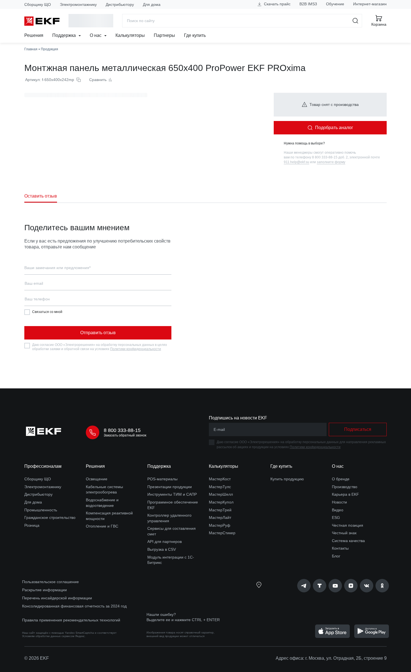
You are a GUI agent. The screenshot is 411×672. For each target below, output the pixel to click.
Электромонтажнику (78, 4)
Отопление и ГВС (102, 526)
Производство (344, 487)
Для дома (151, 4)
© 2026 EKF (36, 658)
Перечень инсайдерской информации (57, 598)
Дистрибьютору (120, 4)
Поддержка (64, 35)
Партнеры (164, 35)
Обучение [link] (335, 4)
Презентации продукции (169, 487)
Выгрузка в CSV (161, 549)
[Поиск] (355, 20)
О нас (96, 35)
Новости (339, 502)
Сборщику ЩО (37, 4)
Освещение (96, 479)
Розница (31, 525)
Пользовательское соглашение (50, 582)
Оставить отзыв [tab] (40, 196)
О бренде (340, 479)
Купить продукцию (287, 479)
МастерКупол (221, 502)
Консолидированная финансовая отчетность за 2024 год (74, 606)
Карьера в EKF (345, 494)
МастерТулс (220, 487)
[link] (304, 585)
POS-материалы (162, 479)
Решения (33, 35)
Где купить (195, 35)
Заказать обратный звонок (125, 435)
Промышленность (40, 510)
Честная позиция (347, 525)
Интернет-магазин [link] (370, 4)
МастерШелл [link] (221, 494)
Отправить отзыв (98, 332)
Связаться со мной (47, 312)
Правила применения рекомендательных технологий (71, 620)
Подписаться (357, 429)
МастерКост (220, 479)
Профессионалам (43, 466)
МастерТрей (220, 510)
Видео (337, 510)
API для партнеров (164, 541)
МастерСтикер (222, 533)
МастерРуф (219, 525)
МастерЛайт (220, 517)
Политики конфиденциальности (135, 349)
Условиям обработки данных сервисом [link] (48, 636)
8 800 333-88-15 (122, 430)
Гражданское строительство (49, 517)
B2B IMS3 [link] (308, 4)
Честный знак (344, 533)
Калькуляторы (130, 35)
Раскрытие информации (44, 590)
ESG (336, 517)
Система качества (348, 540)
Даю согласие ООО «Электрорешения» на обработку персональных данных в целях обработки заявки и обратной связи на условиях (99, 347)
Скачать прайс (276, 4)
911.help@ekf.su (296, 162)
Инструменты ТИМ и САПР (172, 494)
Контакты (340, 548)
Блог (336, 556)
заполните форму (331, 162)
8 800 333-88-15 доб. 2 (330, 157)
